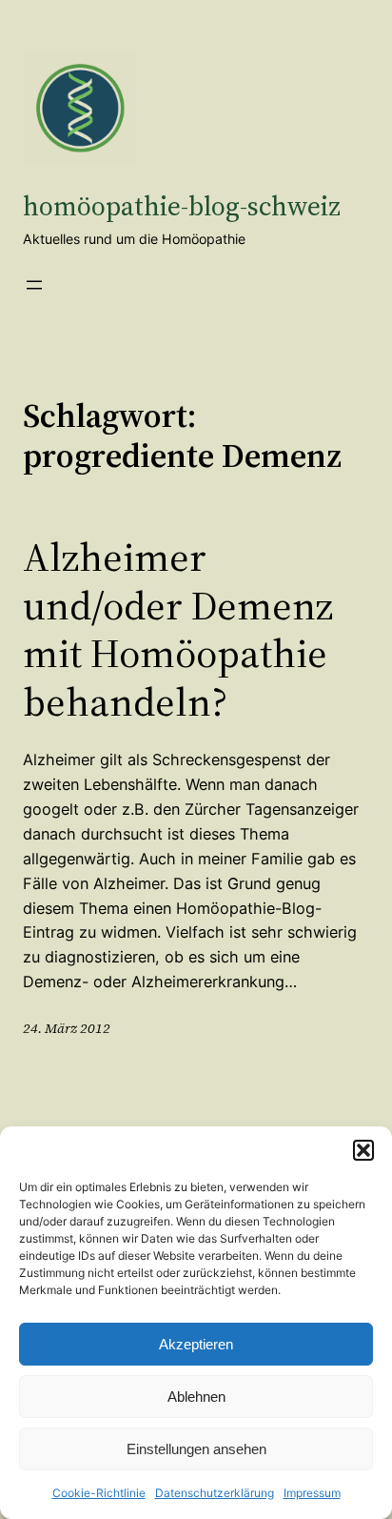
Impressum (312, 1493)
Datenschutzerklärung (214, 1493)
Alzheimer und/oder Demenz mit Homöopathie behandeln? (178, 629)
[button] (363, 1150)
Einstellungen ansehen (196, 1449)
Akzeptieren (196, 1344)
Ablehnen (196, 1396)
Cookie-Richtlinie (99, 1493)
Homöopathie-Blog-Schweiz (182, 206)
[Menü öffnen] (34, 284)
